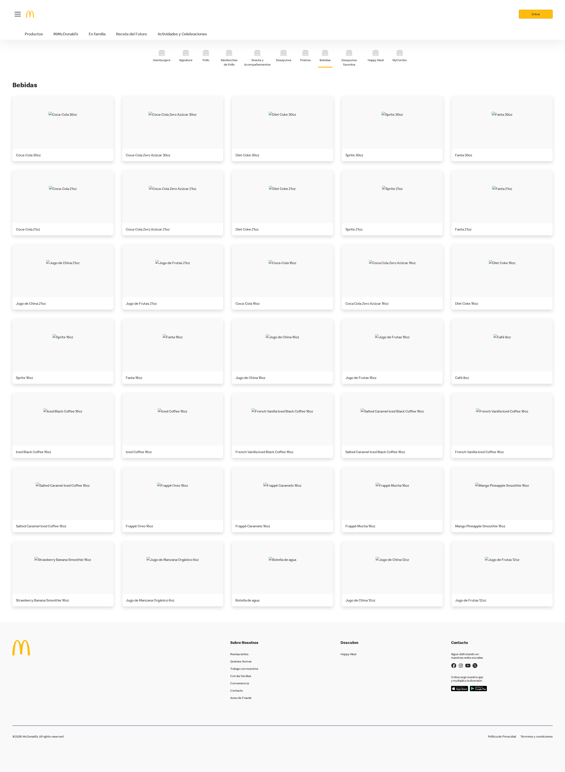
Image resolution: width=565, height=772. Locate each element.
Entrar (536, 14)
